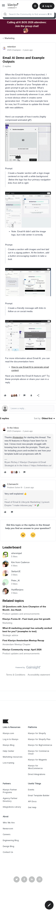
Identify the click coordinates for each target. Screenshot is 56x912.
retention (11, 46)
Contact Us (8, 852)
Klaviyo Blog (8, 745)
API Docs (32, 801)
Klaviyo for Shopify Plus (39, 739)
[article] (28, 450)
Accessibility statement (39, 674)
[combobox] (28, 14)
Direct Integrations (36, 774)
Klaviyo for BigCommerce (40, 745)
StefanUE (16, 571)
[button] (3, 6)
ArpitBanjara (17, 589)
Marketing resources (12, 757)
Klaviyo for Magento (37, 759)
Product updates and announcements (21, 613)
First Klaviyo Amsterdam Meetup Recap (23, 640)
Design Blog (8, 846)
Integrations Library (12, 807)
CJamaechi (12, 484)
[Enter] (5, 14)
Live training (8, 763)
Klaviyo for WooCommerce (35, 767)
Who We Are (9, 822)
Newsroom (8, 828)
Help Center (8, 751)
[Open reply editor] (28, 408)
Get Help (32, 807)
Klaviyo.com (8, 733)
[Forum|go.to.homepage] (13, 5)
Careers (6, 834)
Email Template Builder (38, 795)
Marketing (9, 38)
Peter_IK (15, 580)
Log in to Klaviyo (10, 739)
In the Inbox (13, 427)
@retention (17, 437)
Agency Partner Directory (10, 799)
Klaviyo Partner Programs (10, 791)
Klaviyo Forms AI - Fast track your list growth (26, 619)
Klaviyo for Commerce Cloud (38, 752)
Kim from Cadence (20, 562)
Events (31, 789)
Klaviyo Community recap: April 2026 (22, 649)
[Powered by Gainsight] (28, 668)
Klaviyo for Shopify (37, 733)
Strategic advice (10, 635)
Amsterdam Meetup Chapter (16, 644)
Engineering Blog (11, 840)
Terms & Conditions (15, 674)
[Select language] (35, 6)
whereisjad (16, 553)
